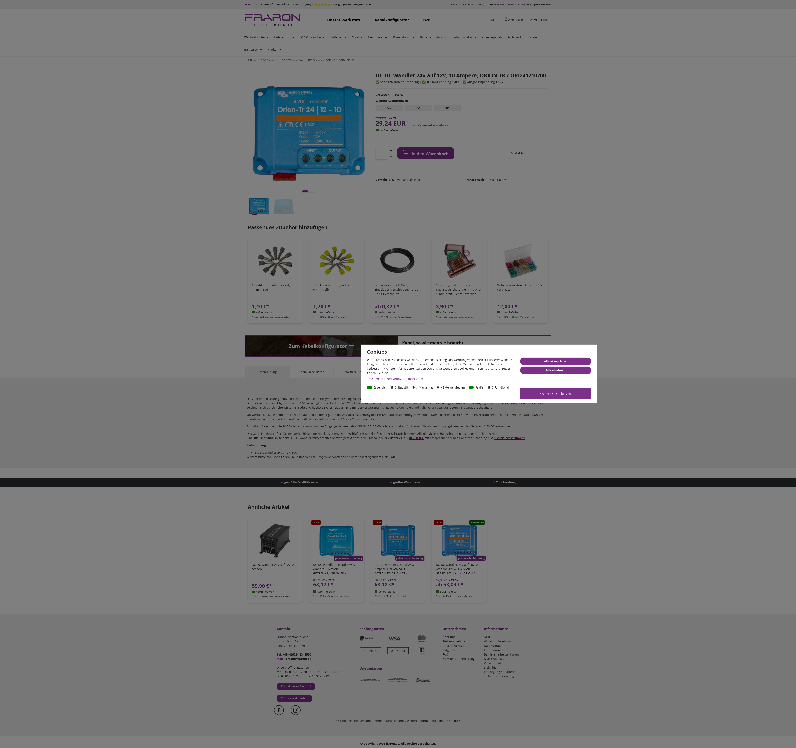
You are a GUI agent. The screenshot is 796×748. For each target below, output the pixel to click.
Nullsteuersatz (494, 659)
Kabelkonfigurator (392, 19)
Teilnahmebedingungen (500, 676)
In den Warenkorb (429, 154)
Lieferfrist (491, 667)
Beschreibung (267, 372)
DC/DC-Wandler (311, 37)
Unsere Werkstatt (343, 19)
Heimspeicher (377, 37)
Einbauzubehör (462, 37)
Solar (355, 37)
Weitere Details (356, 372)
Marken (273, 49)
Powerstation (402, 37)
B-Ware (532, 37)
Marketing (426, 387)
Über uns (449, 637)
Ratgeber (468, 4)
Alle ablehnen (555, 370)
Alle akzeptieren (555, 361)
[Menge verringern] (391, 156)
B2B (426, 19)
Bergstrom (251, 49)
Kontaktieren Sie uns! (296, 686)
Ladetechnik (282, 37)
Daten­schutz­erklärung (386, 379)
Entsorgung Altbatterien (500, 672)
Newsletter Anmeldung (459, 659)
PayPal (479, 387)
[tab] (267, 372)
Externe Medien (454, 387)
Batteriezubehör (431, 37)
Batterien (336, 37)
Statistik (402, 387)
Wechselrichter (254, 37)
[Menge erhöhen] (391, 150)
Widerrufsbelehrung (498, 641)
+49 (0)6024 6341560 (522, 4)
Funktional (501, 387)
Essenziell (380, 387)
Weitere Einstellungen (555, 394)
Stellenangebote (454, 641)
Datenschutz (492, 646)
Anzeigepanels (492, 37)
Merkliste (519, 153)
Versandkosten (440, 124)
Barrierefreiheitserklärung (502, 654)
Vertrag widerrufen (294, 698)
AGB (487, 637)
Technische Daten (311, 372)
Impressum (492, 650)
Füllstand (514, 37)
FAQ (481, 4)
